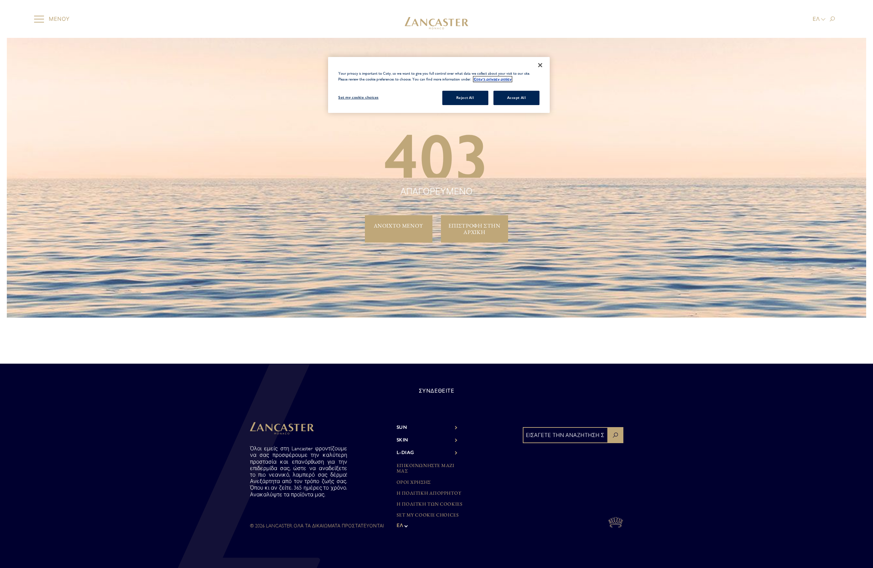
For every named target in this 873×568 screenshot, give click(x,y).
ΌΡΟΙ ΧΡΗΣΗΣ (414, 482)
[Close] (540, 65)
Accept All (516, 97)
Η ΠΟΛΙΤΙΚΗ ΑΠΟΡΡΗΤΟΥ (429, 493)
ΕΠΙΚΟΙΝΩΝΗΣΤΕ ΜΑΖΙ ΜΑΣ (426, 468)
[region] (439, 85)
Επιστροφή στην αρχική (474, 229)
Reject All (465, 97)
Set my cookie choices (428, 515)
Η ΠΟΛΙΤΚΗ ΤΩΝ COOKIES (430, 504)
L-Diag (405, 452)
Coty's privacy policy (493, 79)
